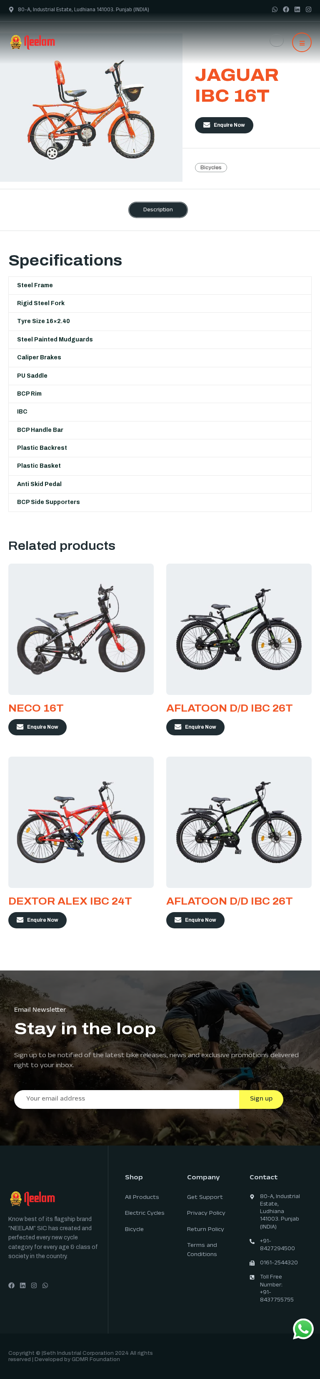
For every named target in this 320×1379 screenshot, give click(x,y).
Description (158, 210)
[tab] (158, 210)
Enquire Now (229, 125)
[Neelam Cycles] (50, 42)
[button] (302, 42)
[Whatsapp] (275, 9)
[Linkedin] (297, 9)
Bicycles (211, 167)
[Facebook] (286, 9)
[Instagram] (308, 9)
